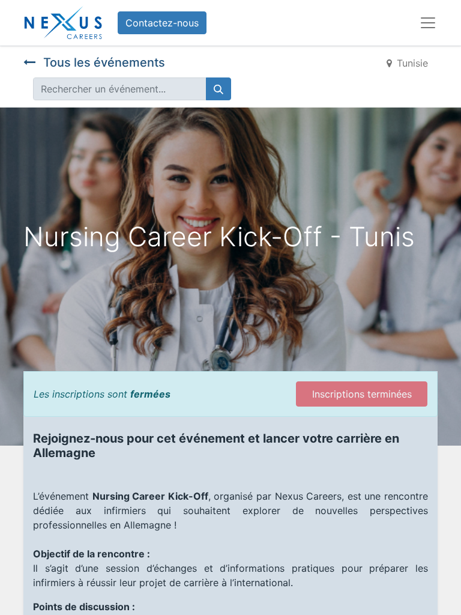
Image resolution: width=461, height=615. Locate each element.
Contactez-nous (162, 23)
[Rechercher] (218, 88)
